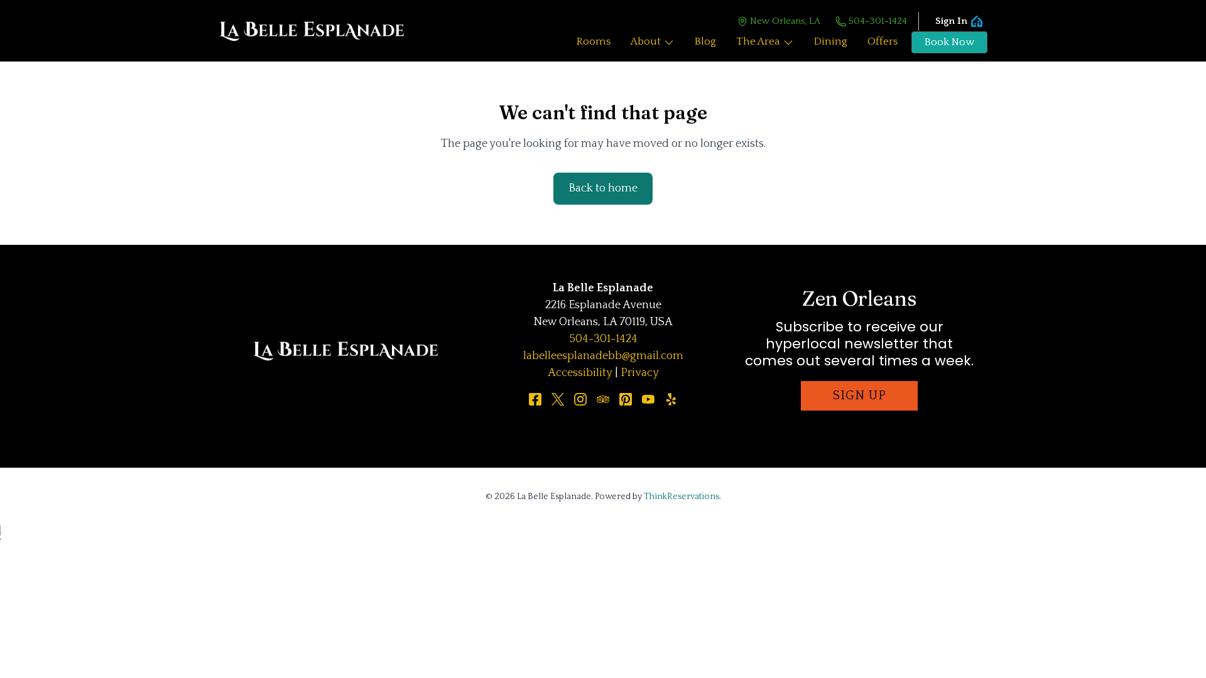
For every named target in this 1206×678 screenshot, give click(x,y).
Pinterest (625, 399)
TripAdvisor (603, 399)
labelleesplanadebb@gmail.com (603, 356)
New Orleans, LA (785, 21)
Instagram (580, 399)
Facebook (535, 399)
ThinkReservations (681, 497)
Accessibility (580, 373)
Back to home (603, 188)
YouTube (648, 399)
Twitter (557, 399)
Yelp (671, 399)
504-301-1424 (878, 21)
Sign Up (859, 395)
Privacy (640, 373)
